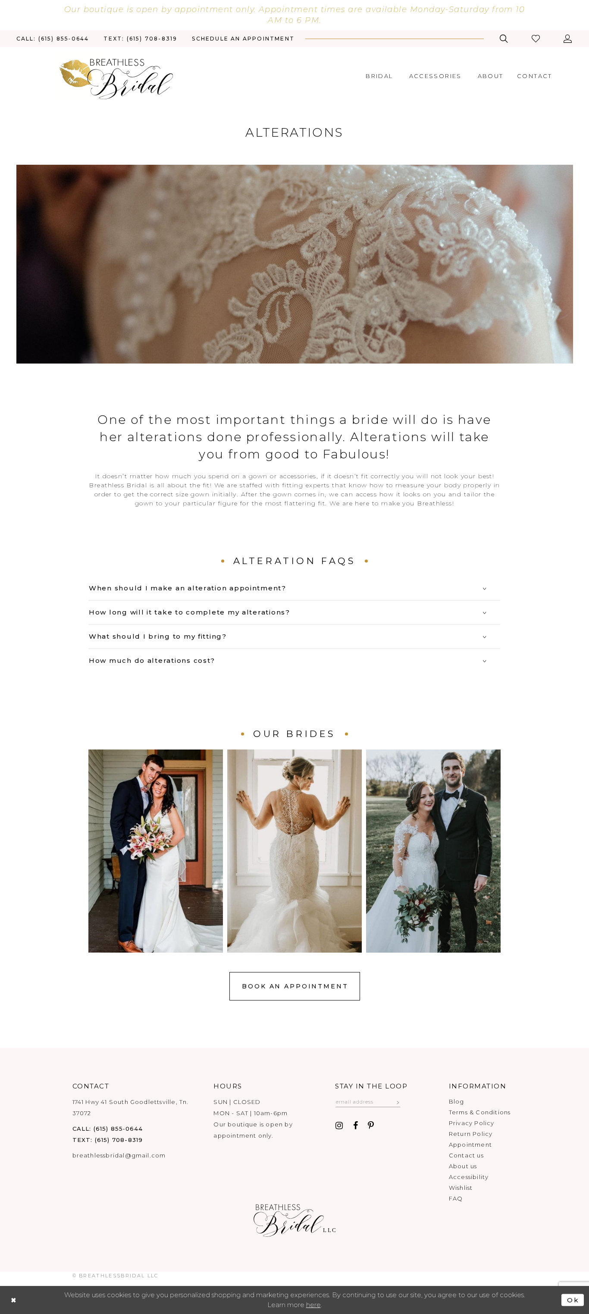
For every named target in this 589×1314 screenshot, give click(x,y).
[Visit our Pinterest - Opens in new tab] (370, 1125)
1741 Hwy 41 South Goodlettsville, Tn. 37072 (130, 1107)
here (313, 1305)
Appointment (470, 1144)
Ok (573, 1300)
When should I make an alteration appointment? (187, 588)
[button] (536, 38)
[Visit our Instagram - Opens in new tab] (339, 1125)
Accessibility (469, 1176)
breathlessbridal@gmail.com (119, 1155)
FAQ (456, 1198)
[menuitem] (53, 38)
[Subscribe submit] (398, 1101)
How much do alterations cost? (152, 660)
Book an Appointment (295, 986)
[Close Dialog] (13, 1300)
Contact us (466, 1155)
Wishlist (461, 1187)
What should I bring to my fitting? (158, 636)
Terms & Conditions (480, 1112)
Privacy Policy (472, 1123)
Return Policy (470, 1133)
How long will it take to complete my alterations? (189, 612)
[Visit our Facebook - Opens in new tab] (355, 1125)
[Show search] (504, 38)
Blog (456, 1101)
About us (463, 1166)
